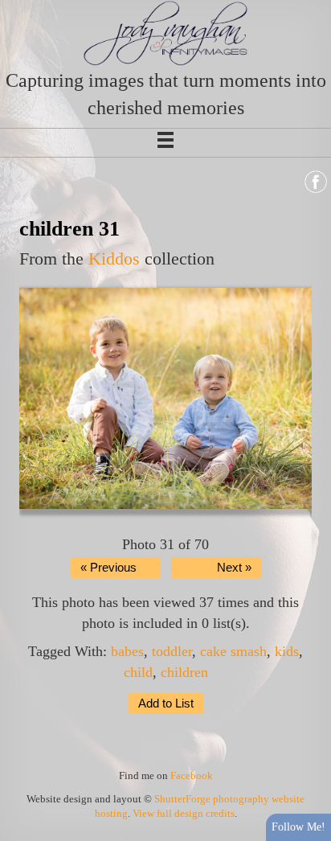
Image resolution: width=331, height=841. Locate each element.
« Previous (108, 567)
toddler (172, 651)
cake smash (233, 651)
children (184, 672)
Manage (310, 8)
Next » (234, 567)
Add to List (166, 703)
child (138, 672)
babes (127, 651)
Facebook (191, 775)
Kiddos (114, 258)
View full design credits (184, 813)
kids (287, 651)
